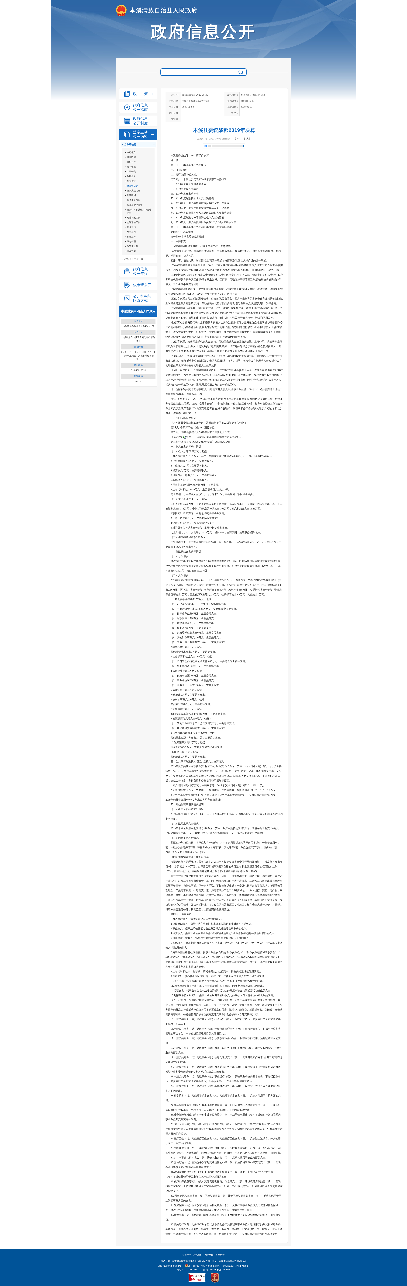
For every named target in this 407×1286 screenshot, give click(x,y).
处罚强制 (131, 195)
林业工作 (131, 227)
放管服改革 (132, 246)
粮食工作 (131, 236)
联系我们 (197, 1255)
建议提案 (131, 251)
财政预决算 (132, 186)
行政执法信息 (133, 190)
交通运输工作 (133, 222)
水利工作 (131, 232)
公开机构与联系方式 (142, 298)
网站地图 (209, 1255)
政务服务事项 (133, 200)
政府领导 (131, 152)
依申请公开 (142, 285)
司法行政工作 (133, 217)
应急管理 (131, 241)
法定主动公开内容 (140, 134)
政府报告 (131, 176)
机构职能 (131, 157)
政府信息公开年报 (140, 271)
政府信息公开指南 (140, 107)
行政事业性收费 (134, 205)
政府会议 (131, 162)
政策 (140, 94)
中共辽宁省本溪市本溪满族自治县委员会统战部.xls (214, 437)
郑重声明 (186, 1255)
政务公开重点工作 (133, 259)
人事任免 (131, 171)
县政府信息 (130, 144)
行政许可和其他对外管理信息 (139, 211)
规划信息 (131, 181)
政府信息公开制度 (140, 121)
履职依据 (131, 166)
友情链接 (220, 1255)
